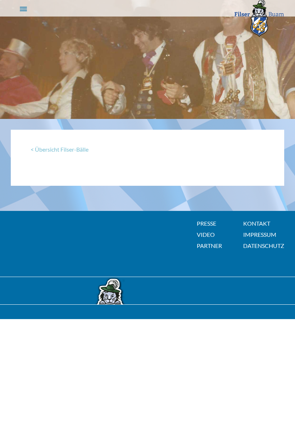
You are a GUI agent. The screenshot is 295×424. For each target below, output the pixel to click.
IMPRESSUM (259, 234)
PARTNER (209, 245)
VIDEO (206, 234)
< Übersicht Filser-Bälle (59, 149)
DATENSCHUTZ (263, 245)
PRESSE (206, 223)
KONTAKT (256, 223)
